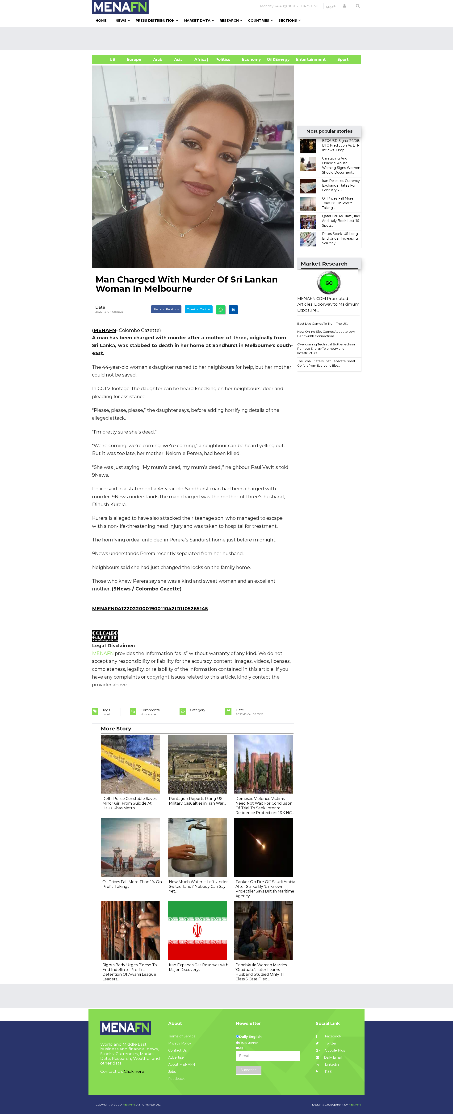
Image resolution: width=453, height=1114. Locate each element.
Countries (258, 20)
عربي (331, 5)
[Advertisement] (228, 38)
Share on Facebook (166, 309)
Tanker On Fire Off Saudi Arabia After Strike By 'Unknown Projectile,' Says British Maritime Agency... (265, 889)
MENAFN (104, 330)
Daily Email (333, 1057)
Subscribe (249, 1070)
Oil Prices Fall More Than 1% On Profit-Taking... (337, 203)
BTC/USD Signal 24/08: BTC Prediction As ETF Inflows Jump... (341, 145)
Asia (178, 59)
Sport (339, 59)
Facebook (332, 1036)
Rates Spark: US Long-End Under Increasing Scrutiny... (340, 238)
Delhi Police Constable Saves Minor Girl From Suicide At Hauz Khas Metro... (129, 803)
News (121, 20)
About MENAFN (181, 1064)
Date (100, 307)
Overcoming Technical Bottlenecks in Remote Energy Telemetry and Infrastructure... (326, 348)
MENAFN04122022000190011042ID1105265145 (150, 608)
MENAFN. (129, 1104)
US (106, 59)
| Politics (221, 59)
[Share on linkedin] (233, 309)
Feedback (176, 1079)
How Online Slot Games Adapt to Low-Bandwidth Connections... (326, 334)
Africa (200, 59)
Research (229, 20)
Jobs (172, 1071)
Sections (287, 20)
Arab (157, 59)
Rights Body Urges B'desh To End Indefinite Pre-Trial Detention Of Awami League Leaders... (129, 972)
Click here (134, 1071)
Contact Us (177, 1050)
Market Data (197, 20)
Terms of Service (182, 1036)
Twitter (330, 1043)
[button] (344, 5)
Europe (134, 59)
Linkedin (331, 1064)
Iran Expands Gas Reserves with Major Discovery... (198, 967)
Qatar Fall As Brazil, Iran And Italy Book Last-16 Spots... (341, 221)
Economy (251, 59)
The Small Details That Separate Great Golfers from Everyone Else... (326, 363)
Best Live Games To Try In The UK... (323, 323)
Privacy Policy (179, 1043)
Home (101, 20)
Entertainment (303, 59)
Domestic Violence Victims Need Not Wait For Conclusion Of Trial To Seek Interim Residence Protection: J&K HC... (264, 805)
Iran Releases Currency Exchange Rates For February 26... (341, 185)
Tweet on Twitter (198, 309)
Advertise (176, 1057)
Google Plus (334, 1050)
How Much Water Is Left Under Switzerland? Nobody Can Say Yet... (198, 886)
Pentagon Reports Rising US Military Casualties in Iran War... (197, 801)
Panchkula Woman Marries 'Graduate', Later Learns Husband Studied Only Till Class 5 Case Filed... (261, 972)
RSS (328, 1071)
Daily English (250, 1037)
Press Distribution (155, 20)
